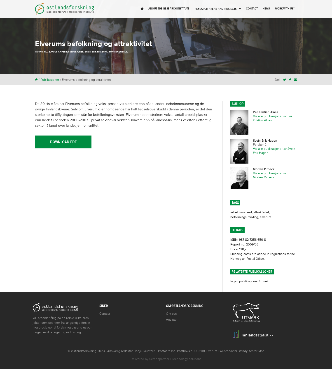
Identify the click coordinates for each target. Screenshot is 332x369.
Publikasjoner (49, 80)
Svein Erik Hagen (95, 51)
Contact (252, 9)
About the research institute (168, 9)
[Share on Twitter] (284, 80)
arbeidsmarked (241, 212)
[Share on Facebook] (290, 80)
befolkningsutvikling (244, 217)
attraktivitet (261, 212)
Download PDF (63, 142)
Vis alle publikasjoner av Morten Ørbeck (270, 175)
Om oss (171, 314)
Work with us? (285, 9)
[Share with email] (295, 80)
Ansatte (171, 319)
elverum (265, 217)
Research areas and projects (216, 9)
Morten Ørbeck (118, 51)
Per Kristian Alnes (72, 51)
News (266, 9)
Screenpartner (159, 359)
